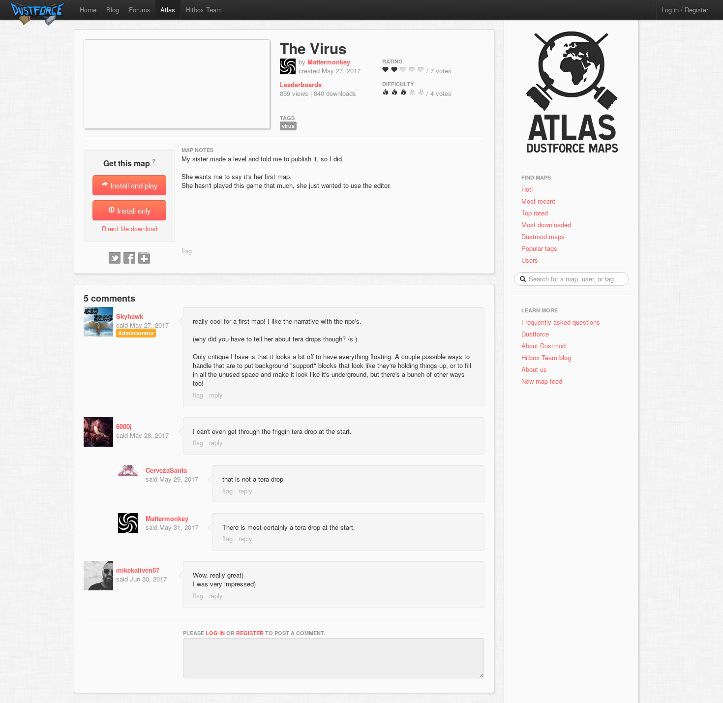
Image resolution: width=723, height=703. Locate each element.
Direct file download (129, 228)
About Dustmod (543, 345)
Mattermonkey (328, 61)
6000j (124, 426)
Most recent (538, 201)
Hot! (527, 189)
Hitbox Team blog (546, 357)
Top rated (534, 212)
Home (88, 9)
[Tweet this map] (114, 258)
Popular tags (539, 248)
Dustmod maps (543, 236)
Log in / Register (685, 9)
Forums (140, 9)
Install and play (133, 185)
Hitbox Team (204, 9)
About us (534, 369)
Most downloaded (546, 224)
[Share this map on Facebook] (129, 258)
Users (529, 260)
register (250, 633)
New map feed (543, 381)
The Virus (313, 48)
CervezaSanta (166, 470)
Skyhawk (129, 316)
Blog (112, 9)
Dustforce (535, 333)
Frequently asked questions (560, 322)
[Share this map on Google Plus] (144, 258)
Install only (133, 210)
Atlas (167, 9)
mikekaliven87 (137, 570)
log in (215, 633)
